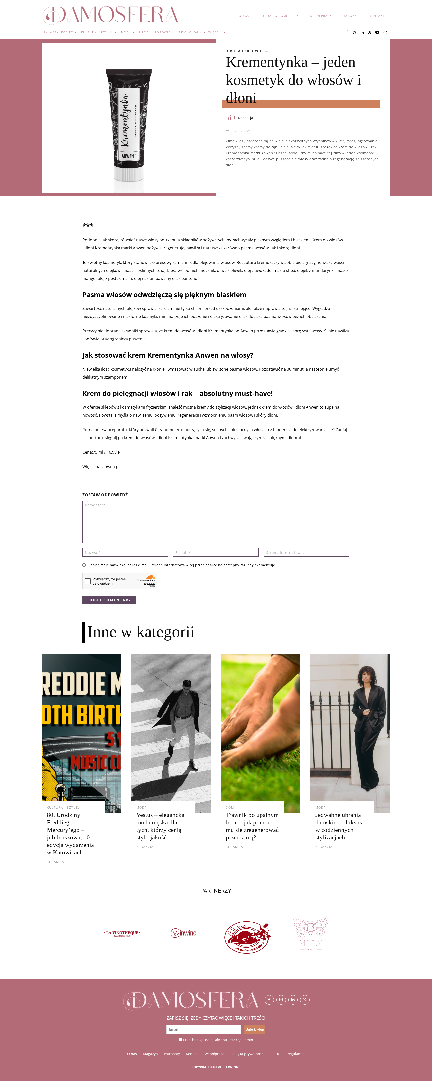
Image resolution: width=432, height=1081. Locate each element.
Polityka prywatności (247, 1053)
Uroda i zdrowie (244, 51)
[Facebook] (347, 32)
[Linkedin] (362, 32)
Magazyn (150, 1053)
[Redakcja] (232, 118)
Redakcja (245, 117)
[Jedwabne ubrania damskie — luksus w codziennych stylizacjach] (350, 733)
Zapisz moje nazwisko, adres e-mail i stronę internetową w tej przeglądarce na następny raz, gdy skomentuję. (182, 565)
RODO (275, 1053)
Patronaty (172, 1053)
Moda (141, 807)
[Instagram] (354, 32)
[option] (121, 937)
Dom (230, 807)
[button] (385, 32)
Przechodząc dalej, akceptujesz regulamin (218, 1039)
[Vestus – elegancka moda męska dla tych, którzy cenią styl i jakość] (171, 733)
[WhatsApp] (254, 181)
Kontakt (192, 1053)
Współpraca (214, 1053)
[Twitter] (305, 1000)
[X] (370, 32)
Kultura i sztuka (64, 807)
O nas (132, 1053)
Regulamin (296, 1053)
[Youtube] (377, 32)
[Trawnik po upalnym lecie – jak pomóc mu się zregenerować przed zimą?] (260, 733)
